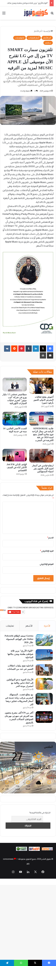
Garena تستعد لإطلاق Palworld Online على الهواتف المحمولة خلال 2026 (19, 639)
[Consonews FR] (47, 849)
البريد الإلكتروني (47, 551)
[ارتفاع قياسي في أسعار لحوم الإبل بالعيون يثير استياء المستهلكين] (41, 456)
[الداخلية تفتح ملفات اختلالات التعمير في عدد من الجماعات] (44, 670)
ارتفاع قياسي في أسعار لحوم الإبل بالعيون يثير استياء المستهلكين (43, 468)
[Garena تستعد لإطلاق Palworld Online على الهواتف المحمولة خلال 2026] (44, 640)
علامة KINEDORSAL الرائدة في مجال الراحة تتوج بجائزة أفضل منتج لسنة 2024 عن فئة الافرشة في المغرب (43, 434)
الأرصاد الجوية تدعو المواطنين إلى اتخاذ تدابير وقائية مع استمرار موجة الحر (20, 682)
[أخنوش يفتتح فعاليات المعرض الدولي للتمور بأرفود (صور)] (41, 386)
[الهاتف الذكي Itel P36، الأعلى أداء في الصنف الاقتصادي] (14, 455)
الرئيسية (47, 31)
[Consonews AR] (34, 850)
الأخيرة (47, 625)
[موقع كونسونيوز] (35, 13)
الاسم (50, 537)
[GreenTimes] (21, 850)
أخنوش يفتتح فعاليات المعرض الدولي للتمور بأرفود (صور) (43, 400)
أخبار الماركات (33, 38)
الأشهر (28, 625)
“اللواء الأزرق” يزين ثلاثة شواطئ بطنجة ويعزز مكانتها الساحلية (20, 654)
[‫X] (43, 348)
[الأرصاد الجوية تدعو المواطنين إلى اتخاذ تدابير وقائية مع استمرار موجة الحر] (44, 684)
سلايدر (48, 43)
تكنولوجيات (19, 38)
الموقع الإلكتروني (47, 564)
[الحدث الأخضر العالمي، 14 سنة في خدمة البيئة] (14, 418)
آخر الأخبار (38, 31)
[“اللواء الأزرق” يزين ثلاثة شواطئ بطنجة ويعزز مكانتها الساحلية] (44, 655)
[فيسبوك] (50, 348)
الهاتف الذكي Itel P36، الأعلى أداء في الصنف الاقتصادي (16, 467)
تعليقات (10, 625)
